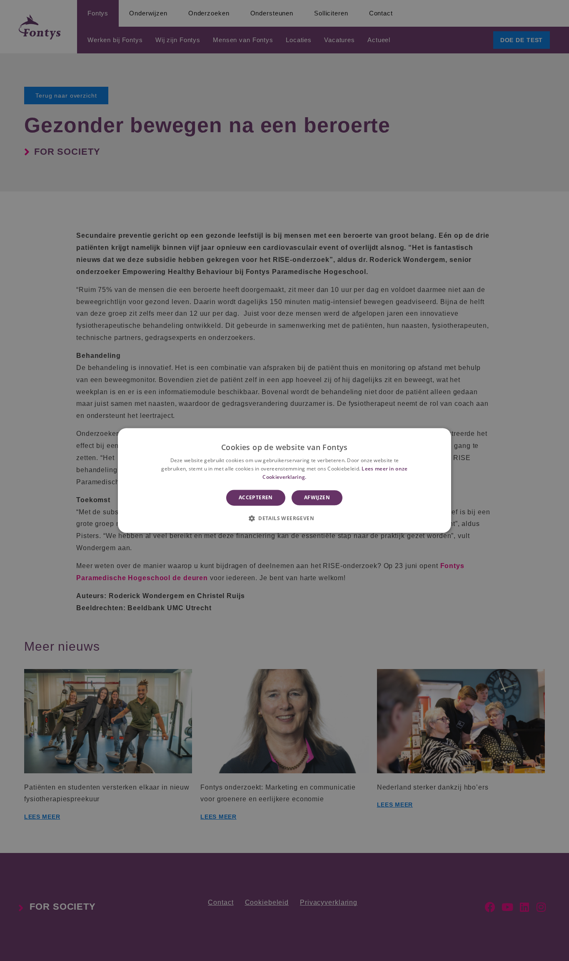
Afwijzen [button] (317, 497)
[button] (284, 518)
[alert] (284, 480)
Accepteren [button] (256, 497)
